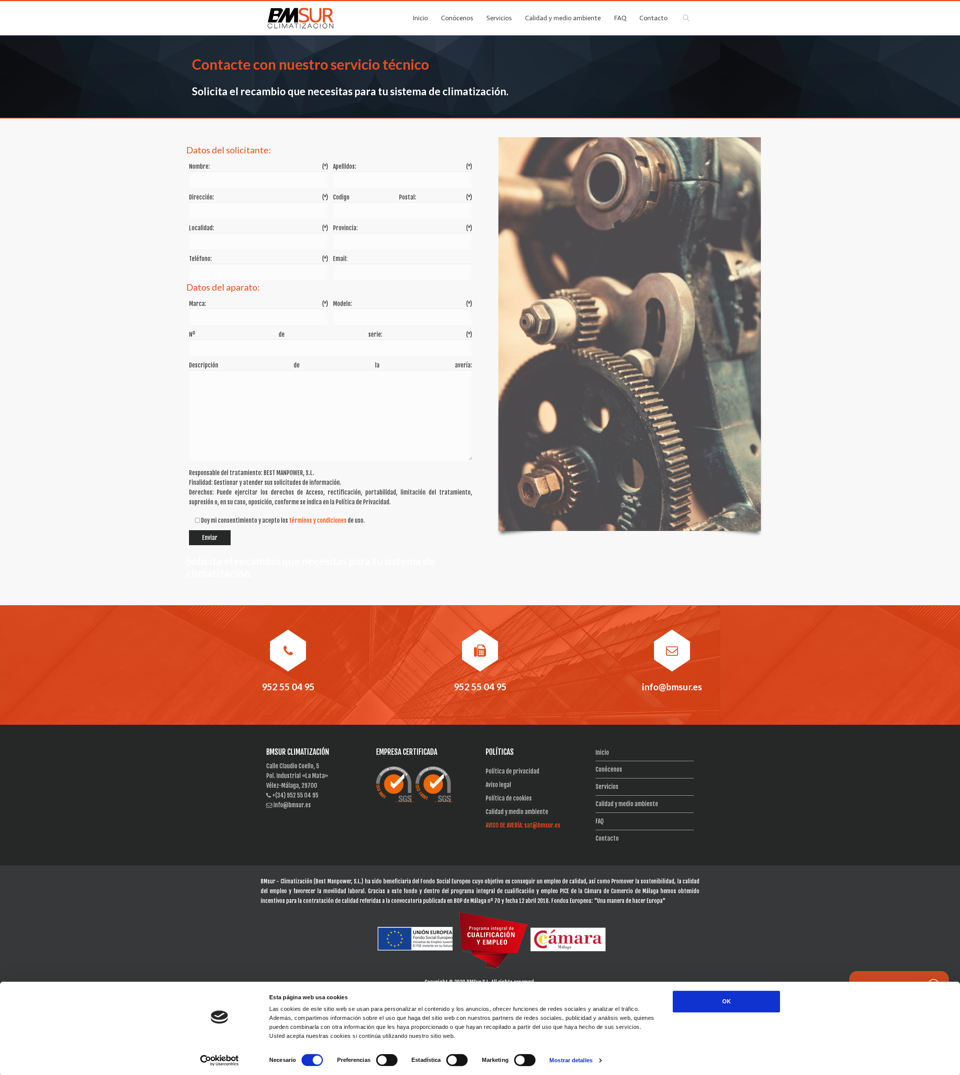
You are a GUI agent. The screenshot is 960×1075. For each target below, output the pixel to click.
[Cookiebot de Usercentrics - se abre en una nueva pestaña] (219, 1060)
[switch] (387, 1060)
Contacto (607, 838)
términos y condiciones (317, 520)
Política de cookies (509, 798)
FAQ (600, 821)
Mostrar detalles (570, 1060)
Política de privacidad (512, 771)
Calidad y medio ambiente (517, 812)
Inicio (602, 752)
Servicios (607, 786)
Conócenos (609, 769)
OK (726, 1001)
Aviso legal (498, 785)
